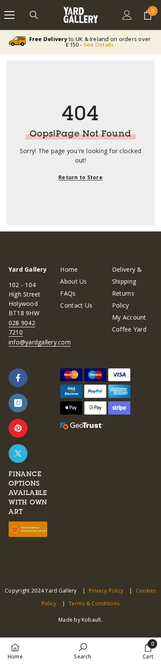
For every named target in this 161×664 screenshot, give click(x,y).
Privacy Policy (106, 590)
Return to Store (80, 177)
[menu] (9, 15)
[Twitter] (18, 453)
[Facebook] (18, 377)
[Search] (34, 15)
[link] (82, 650)
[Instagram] (18, 403)
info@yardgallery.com (40, 342)
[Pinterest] (18, 428)
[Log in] (127, 15)
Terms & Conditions (94, 603)
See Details (98, 44)
